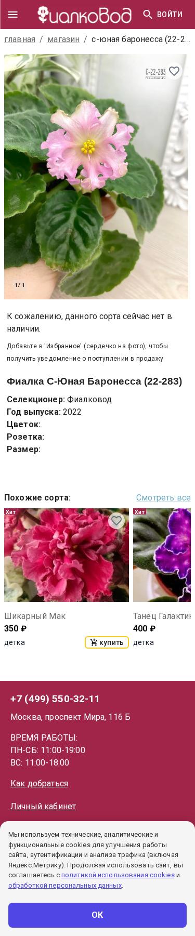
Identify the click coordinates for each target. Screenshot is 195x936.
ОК (97, 915)
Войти (170, 14)
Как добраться (39, 783)
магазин (63, 39)
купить (111, 642)
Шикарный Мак (35, 616)
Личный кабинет (43, 806)
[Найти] (147, 14)
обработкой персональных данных (65, 885)
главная (19, 39)
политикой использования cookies (118, 875)
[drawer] (12, 14)
